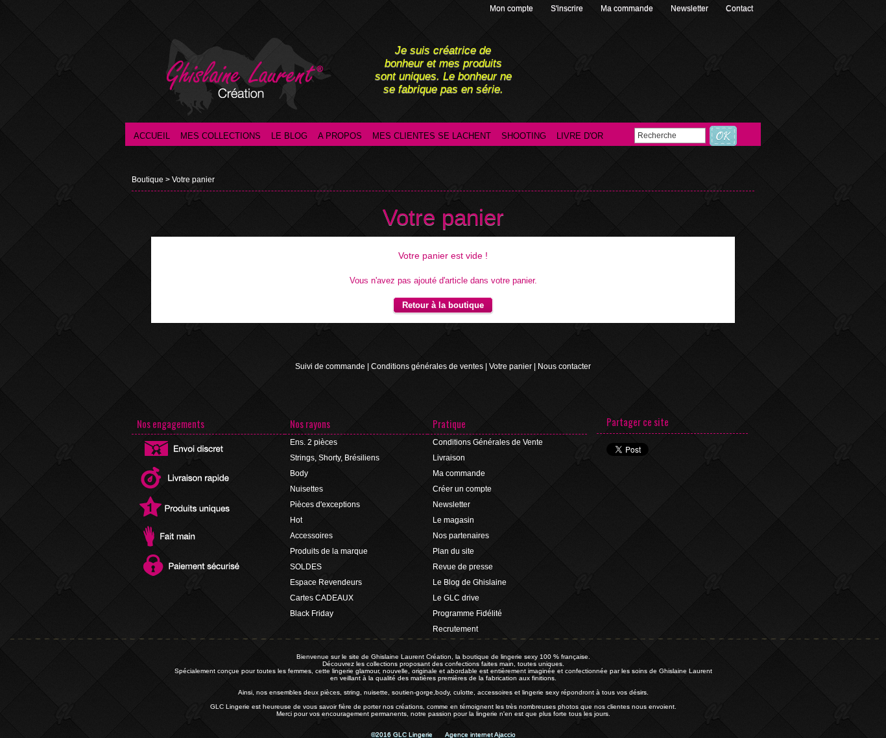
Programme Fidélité (467, 613)
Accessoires (311, 535)
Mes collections (220, 136)
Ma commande (628, 8)
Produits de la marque (329, 551)
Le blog (289, 136)
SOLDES (306, 566)
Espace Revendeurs (326, 582)
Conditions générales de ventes (427, 366)
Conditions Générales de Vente (488, 442)
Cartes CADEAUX (321, 597)
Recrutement (455, 629)
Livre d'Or (580, 136)
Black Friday (311, 613)
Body (299, 473)
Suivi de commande (330, 366)
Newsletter (690, 8)
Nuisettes (306, 489)
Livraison (449, 457)
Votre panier (193, 179)
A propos (340, 136)
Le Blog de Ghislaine (470, 582)
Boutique (147, 179)
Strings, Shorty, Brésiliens (334, 457)
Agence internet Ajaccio (480, 734)
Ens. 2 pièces (313, 442)
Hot (296, 520)
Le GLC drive (456, 597)
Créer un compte (462, 489)
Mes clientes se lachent (431, 136)
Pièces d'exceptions (325, 504)
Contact (739, 8)
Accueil (152, 136)
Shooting (523, 136)
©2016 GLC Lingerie (403, 734)
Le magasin (453, 520)
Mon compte (512, 8)
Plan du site (453, 551)
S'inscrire (568, 8)
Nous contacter (564, 366)
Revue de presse (463, 566)
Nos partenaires (461, 535)
